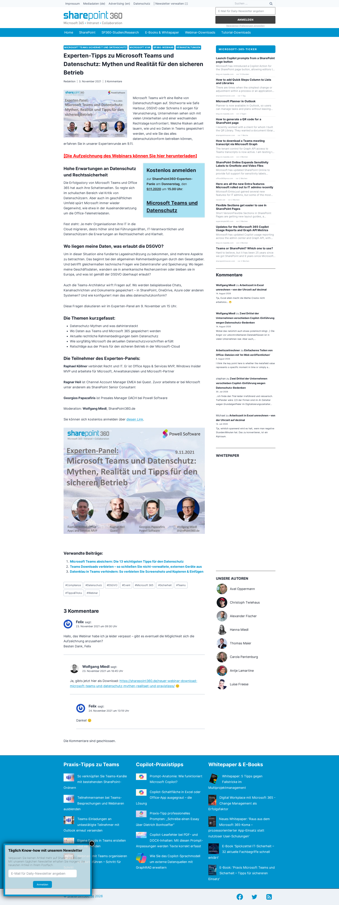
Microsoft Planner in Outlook (235, 101)
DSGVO (112, 585)
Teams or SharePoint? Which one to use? (244, 248)
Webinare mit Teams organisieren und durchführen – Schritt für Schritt (95, 861)
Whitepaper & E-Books (235, 764)
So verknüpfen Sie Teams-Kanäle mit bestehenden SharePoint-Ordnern (95, 782)
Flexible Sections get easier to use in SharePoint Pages (241, 207)
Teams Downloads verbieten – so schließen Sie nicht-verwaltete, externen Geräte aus (136, 566)
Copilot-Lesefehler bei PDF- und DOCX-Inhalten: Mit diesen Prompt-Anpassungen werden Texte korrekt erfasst (169, 840)
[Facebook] (239, 897)
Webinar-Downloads (200, 32)
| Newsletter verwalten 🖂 (171, 3)
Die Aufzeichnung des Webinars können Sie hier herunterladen (130, 155)
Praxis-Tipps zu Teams (91, 764)
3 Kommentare (113, 81)
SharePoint (87, 32)
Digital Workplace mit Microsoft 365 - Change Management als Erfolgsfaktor (241, 803)
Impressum (72, 3)
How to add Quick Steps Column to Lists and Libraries (243, 81)
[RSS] (269, 897)
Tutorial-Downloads (236, 32)
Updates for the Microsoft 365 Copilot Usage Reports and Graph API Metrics (242, 228)
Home (68, 32)
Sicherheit (165, 585)
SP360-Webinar (163, 47)
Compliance (73, 585)
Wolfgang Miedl (225, 285)
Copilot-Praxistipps (159, 764)
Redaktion (69, 81)
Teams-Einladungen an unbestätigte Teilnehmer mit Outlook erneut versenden (91, 824)
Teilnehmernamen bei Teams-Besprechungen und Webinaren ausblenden (94, 803)
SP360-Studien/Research (120, 32)
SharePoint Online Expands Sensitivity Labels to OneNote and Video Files (242, 164)
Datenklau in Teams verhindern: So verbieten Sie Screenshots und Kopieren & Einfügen (136, 571)
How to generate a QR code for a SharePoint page (238, 121)
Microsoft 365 (144, 585)
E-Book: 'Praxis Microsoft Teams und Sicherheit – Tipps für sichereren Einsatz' (241, 873)
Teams (181, 585)
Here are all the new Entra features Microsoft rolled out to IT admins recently (244, 185)
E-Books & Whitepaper (162, 32)
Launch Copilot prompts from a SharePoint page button (245, 60)
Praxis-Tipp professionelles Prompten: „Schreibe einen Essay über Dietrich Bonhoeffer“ (167, 819)
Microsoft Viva (140, 47)
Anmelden (245, 19)
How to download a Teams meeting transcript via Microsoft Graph (240, 142)
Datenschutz (141, 3)
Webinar (92, 592)
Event (126, 585)
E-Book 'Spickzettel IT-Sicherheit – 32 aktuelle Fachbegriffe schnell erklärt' (241, 851)
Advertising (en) (119, 3)
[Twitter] (254, 897)
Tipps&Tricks (73, 592)
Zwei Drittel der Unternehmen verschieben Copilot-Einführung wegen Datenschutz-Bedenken (245, 318)
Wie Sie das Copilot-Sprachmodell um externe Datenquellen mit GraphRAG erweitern (168, 861)
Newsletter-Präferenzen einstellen (245, 25)
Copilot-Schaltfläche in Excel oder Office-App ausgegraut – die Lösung (168, 797)
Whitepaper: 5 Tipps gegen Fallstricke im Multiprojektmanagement (235, 782)
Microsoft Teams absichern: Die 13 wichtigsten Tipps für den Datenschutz (127, 561)
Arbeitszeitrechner (228, 350)
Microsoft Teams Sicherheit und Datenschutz (95, 47)
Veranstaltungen (188, 47)
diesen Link (134, 419)
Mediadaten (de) (94, 3)
